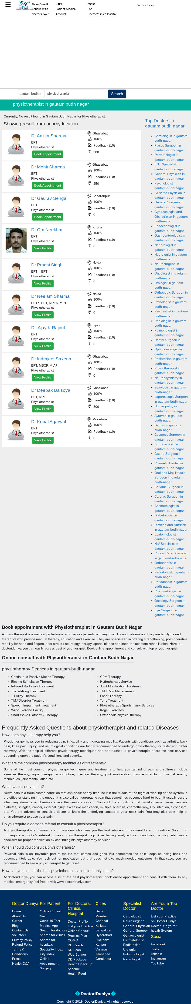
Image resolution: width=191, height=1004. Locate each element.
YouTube (157, 963)
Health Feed (77, 973)
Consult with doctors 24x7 (40, 9)
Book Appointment (47, 154)
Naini (43, 916)
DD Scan (74, 950)
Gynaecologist (133, 935)
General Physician (136, 926)
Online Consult (50, 911)
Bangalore (103, 930)
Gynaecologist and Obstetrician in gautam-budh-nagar (171, 216)
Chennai (102, 921)
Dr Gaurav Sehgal (49, 198)
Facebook (158, 944)
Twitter (156, 949)
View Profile (42, 248)
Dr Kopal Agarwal (48, 421)
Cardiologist (132, 916)
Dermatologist (133, 940)
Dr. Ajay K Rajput (48, 327)
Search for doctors (53, 930)
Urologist (129, 949)
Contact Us (20, 930)
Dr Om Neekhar (47, 229)
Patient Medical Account (66, 9)
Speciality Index (51, 949)
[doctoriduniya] (24, 9)
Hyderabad (104, 935)
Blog (15, 925)
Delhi (99, 911)
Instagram (158, 958)
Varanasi (102, 949)
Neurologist (131, 959)
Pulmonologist (133, 954)
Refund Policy (22, 944)
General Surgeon (136, 930)
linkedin (156, 954)
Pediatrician (131, 945)
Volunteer (19, 935)
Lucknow (102, 940)
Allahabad (103, 954)
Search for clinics (52, 935)
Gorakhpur (103, 958)
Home (16, 911)
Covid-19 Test (50, 921)
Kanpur (101, 944)
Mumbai (101, 916)
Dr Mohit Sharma (48, 166)
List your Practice (80, 926)
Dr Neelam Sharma (50, 296)
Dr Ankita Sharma (48, 135)
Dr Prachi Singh (47, 264)
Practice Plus (77, 935)
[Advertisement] (95, 53)
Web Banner (77, 954)
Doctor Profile (78, 921)
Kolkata (101, 925)
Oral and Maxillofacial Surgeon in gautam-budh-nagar (170, 477)
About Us (19, 916)
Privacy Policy (22, 940)
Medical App (49, 925)
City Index (47, 954)
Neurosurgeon (133, 921)
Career (17, 921)
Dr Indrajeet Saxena (51, 358)
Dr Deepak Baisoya (50, 390)
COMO (73, 940)
